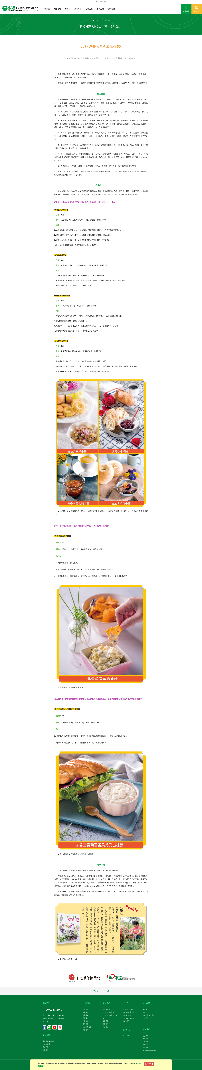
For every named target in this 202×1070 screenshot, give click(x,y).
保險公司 (145, 1036)
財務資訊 (85, 1021)
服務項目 (145, 1012)
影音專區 (46, 1050)
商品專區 (145, 1039)
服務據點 (85, 1018)
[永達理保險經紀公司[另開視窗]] (84, 978)
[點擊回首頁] (20, 8)
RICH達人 (96, 20)
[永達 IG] (60, 1027)
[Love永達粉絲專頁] (45, 1027)
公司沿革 (85, 1009)
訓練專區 (105, 1027)
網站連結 (111, 9)
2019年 (107, 20)
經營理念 (85, 1015)
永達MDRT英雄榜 (128, 1018)
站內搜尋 (60, 1018)
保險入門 (145, 1009)
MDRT (67, 9)
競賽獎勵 (105, 1021)
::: (0, 15)
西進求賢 (46, 1047)
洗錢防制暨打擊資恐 (149, 1050)
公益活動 (89, 9)
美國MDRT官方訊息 (129, 1012)
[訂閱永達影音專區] (55, 1027)
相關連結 (145, 1044)
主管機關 (145, 1042)
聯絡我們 (197, 11)
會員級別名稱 (127, 1015)
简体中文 (46, 1021)
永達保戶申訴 (147, 1018)
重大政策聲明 (87, 1027)
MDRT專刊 (126, 1021)
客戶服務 (100, 9)
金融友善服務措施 (148, 1015)
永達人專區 (46, 1044)
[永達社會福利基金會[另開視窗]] (121, 978)
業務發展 (57, 9)
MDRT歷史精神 (128, 1009)
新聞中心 (77, 9)
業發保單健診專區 (48, 1041)
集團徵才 (85, 1030)
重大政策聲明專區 (101, 2)
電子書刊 (85, 1024)
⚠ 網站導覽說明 (48, 1018)
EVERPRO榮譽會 (108, 1012)
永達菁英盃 (106, 1009)
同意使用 (149, 1064)
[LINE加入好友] (49, 1027)
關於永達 (46, 9)
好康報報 (145, 1047)
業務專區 (186, 11)
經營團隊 (85, 1012)
